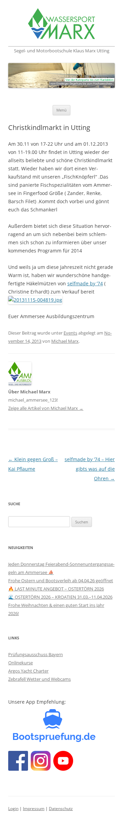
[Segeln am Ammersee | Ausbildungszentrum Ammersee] (61, 24)
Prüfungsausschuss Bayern (35, 654)
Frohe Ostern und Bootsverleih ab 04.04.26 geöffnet (60, 580)
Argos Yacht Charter (28, 671)
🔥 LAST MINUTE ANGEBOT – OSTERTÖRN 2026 (56, 589)
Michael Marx (65, 341)
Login (13, 808)
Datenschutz (61, 808)
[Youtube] (63, 769)
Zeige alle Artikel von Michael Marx (45, 408)
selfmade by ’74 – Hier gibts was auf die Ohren (90, 469)
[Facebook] (54, 743)
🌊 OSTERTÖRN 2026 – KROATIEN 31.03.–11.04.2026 (60, 597)
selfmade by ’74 (85, 283)
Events (70, 333)
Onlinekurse (20, 663)
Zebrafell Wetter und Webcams (39, 679)
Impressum (33, 808)
